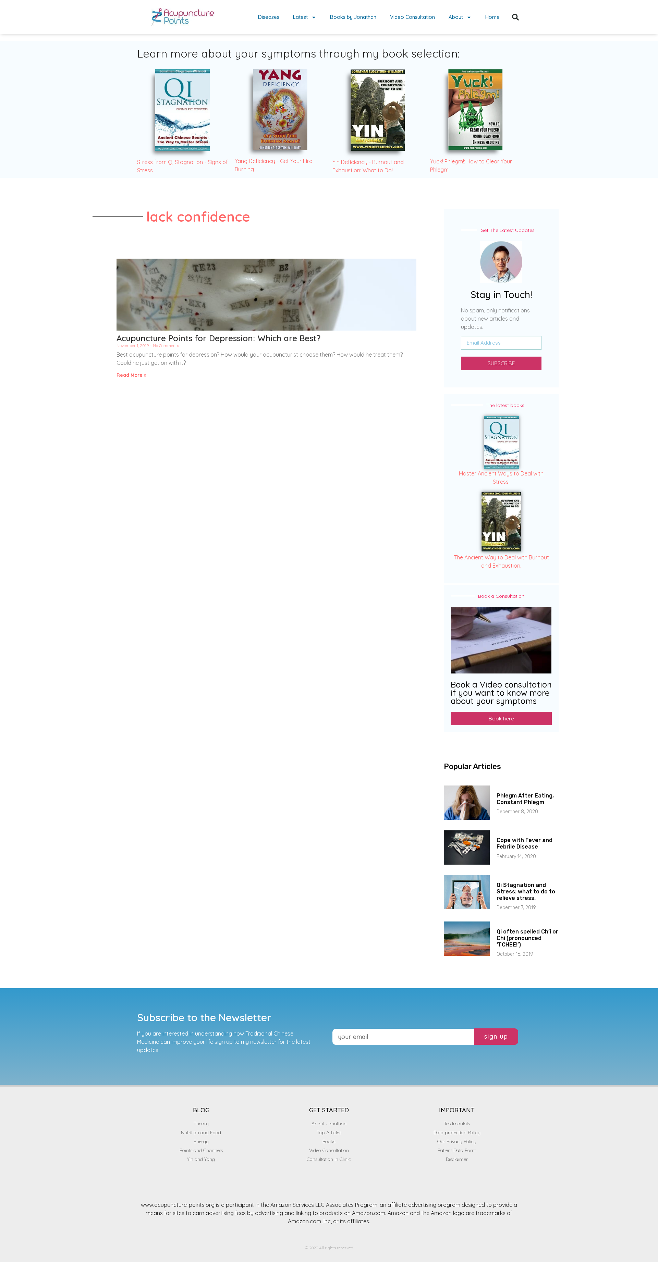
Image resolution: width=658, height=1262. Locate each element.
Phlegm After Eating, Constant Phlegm (525, 798)
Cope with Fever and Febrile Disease (524, 843)
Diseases (268, 17)
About (456, 17)
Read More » (131, 375)
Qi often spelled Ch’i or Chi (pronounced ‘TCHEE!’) (527, 938)
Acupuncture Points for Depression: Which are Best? (218, 338)
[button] (515, 17)
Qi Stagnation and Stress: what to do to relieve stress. (526, 891)
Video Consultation (412, 17)
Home (492, 17)
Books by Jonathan (353, 17)
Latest (300, 17)
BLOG (201, 1110)
